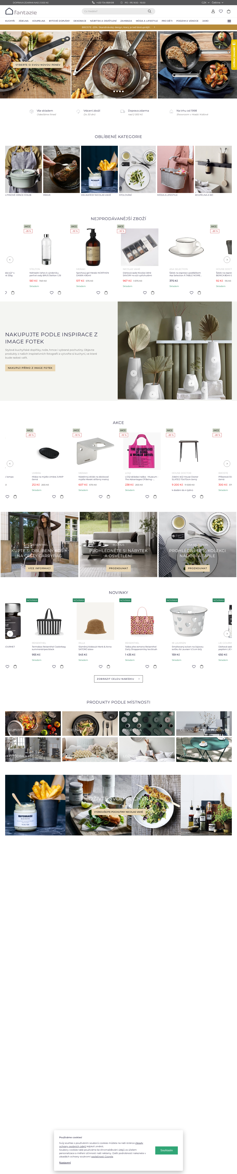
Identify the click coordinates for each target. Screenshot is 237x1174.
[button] (9, 64)
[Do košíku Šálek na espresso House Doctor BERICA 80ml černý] (144, 292)
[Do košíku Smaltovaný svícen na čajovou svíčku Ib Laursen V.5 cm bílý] (97, 666)
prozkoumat (118, 568)
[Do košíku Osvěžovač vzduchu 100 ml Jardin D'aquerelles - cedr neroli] (190, 666)
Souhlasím (166, 1150)
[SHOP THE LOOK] (175, 398)
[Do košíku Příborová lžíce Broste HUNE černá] (144, 496)
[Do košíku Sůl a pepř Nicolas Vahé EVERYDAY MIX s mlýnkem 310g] (190, 292)
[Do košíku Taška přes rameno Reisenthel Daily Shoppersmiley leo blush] (50, 666)
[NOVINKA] (37, 621)
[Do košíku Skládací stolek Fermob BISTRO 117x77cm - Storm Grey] (190, 496)
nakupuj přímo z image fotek (30, 367)
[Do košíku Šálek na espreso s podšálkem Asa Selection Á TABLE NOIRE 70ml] (97, 292)
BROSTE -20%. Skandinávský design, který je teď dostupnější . (116, 27)
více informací (39, 568)
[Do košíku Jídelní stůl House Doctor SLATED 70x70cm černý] (97, 496)
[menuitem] (10, 21)
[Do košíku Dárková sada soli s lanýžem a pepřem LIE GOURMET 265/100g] (144, 666)
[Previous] (10, 260)
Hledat (150, 11)
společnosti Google (102, 1156)
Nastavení (65, 1162)
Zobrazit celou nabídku (115, 678)
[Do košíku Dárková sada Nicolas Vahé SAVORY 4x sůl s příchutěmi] (50, 292)
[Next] (227, 260)
